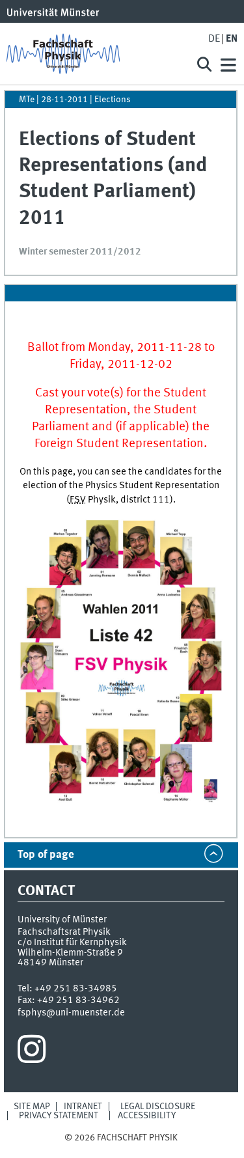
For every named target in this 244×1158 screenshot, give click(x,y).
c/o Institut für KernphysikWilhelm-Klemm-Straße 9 (72, 947)
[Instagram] (32, 1052)
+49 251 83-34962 (78, 1000)
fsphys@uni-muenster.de (71, 1013)
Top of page (46, 855)
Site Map (32, 1106)
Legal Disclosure (157, 1106)
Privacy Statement (58, 1115)
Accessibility (147, 1115)
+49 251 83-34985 (75, 989)
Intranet (83, 1106)
